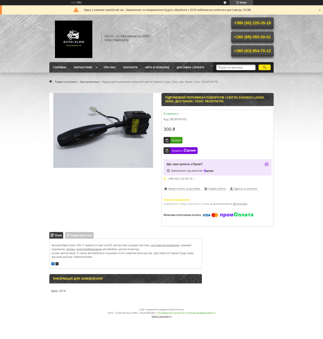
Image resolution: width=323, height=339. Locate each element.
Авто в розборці (157, 67)
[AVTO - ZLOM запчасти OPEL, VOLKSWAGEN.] (73, 38)
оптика (70, 249)
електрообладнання (89, 249)
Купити (176, 140)
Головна (59, 67)
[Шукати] (265, 67)
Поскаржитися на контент (171, 313)
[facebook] (53, 264)
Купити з (177, 150)
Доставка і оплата (190, 67)
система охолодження (165, 245)
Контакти (130, 67)
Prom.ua (179, 309)
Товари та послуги (66, 81)
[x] (57, 264)
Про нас (110, 67)
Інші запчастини (89, 81)
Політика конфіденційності (201, 313)
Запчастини (83, 67)
